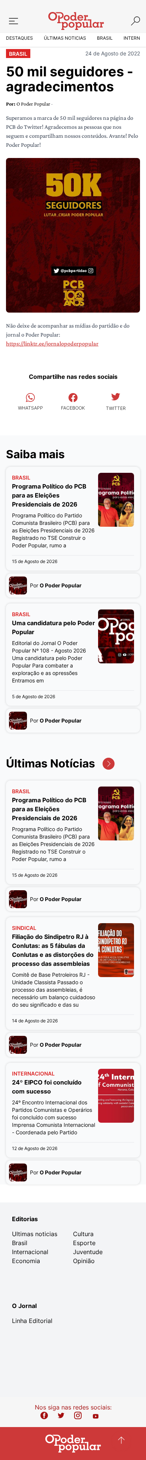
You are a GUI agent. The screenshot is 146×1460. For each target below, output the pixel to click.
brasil (18, 54)
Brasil (105, 38)
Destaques (19, 38)
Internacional (30, 1252)
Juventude (88, 1252)
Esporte (84, 1243)
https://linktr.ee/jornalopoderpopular (52, 343)
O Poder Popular (33, 104)
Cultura (83, 1234)
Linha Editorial (32, 1320)
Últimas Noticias (65, 38)
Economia (26, 1261)
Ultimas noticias (34, 1234)
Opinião (84, 1261)
